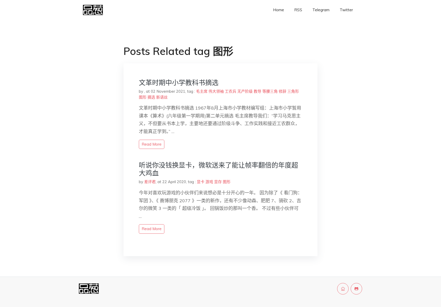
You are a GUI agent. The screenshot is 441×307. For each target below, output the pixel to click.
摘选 (151, 97)
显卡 (200, 181)
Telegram (320, 9)
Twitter (346, 9)
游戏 (209, 181)
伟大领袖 (216, 91)
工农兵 (230, 91)
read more (152, 144)
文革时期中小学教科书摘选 (178, 82)
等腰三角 (270, 91)
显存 (218, 181)
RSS (298, 9)
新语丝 (162, 97)
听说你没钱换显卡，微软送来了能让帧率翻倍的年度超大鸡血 (218, 169)
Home (278, 9)
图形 (142, 97)
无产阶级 (245, 91)
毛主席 (201, 91)
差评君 (150, 181)
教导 (257, 91)
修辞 (282, 91)
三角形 (293, 91)
